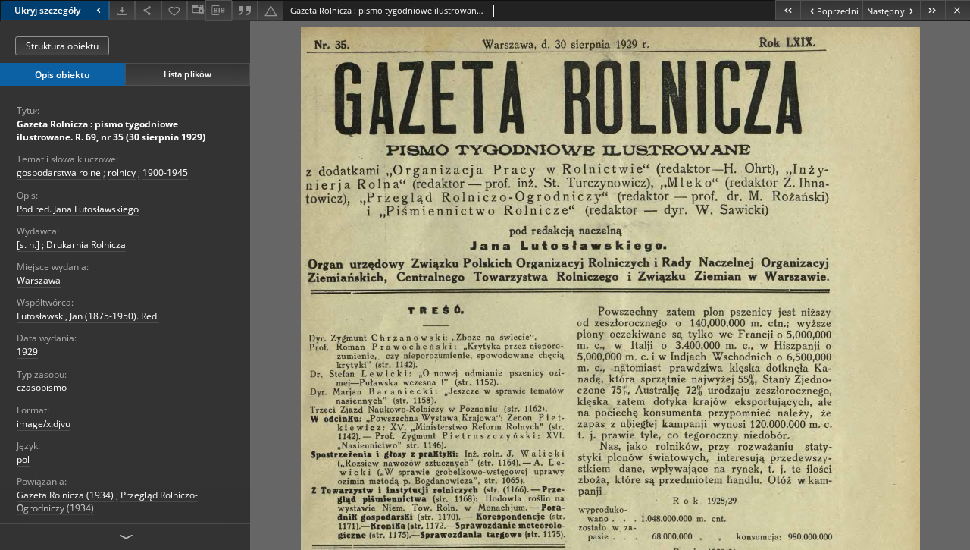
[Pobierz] (122, 10)
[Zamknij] (957, 10)
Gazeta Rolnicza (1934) (65, 495)
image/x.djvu (43, 423)
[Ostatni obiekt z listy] (932, 10)
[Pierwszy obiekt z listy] (787, 10)
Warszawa (39, 280)
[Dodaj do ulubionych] (174, 10)
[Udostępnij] (148, 10)
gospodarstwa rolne (59, 172)
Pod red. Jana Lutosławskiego (78, 209)
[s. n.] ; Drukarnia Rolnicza (71, 244)
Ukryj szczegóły (47, 10)
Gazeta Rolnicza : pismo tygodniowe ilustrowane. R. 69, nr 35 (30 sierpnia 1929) (111, 130)
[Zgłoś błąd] (270, 10)
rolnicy (122, 172)
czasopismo (42, 387)
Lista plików (187, 74)
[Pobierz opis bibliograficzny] (218, 10)
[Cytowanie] (245, 10)
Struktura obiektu (62, 45)
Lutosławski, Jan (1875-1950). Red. (88, 316)
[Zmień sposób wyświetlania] (196, 10)
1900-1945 (165, 172)
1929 (27, 351)
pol (23, 459)
